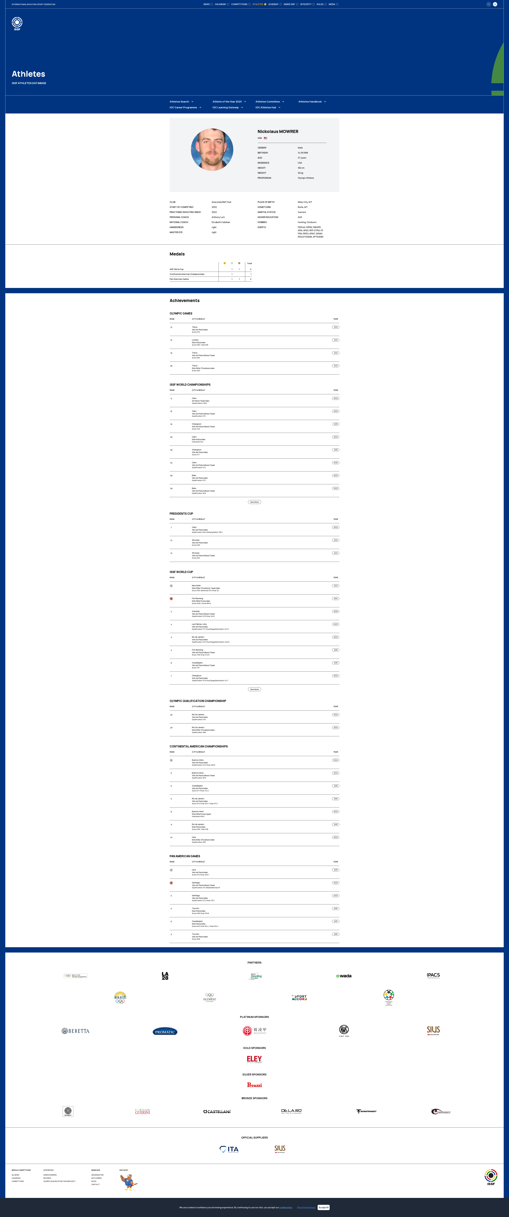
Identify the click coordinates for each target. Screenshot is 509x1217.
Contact (95, 1184)
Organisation (97, 1175)
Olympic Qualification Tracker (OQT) (59, 1181)
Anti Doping (96, 1178)
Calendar (16, 1178)
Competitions (18, 1181)
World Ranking (50, 1175)
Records (47, 1178)
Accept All (324, 1207)
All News (15, 1175)
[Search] (489, 4)
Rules (93, 1181)
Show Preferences (306, 1207)
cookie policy (285, 1207)
